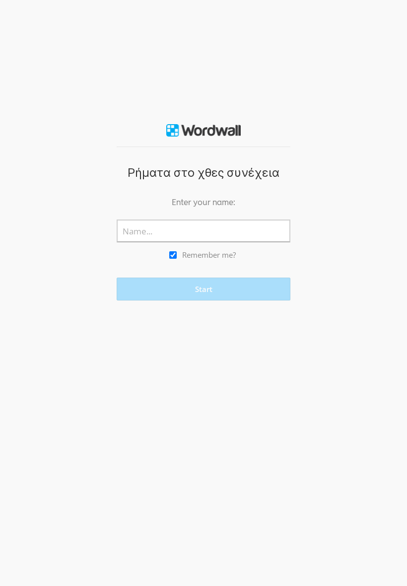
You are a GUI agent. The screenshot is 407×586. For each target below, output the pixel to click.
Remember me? (209, 255)
